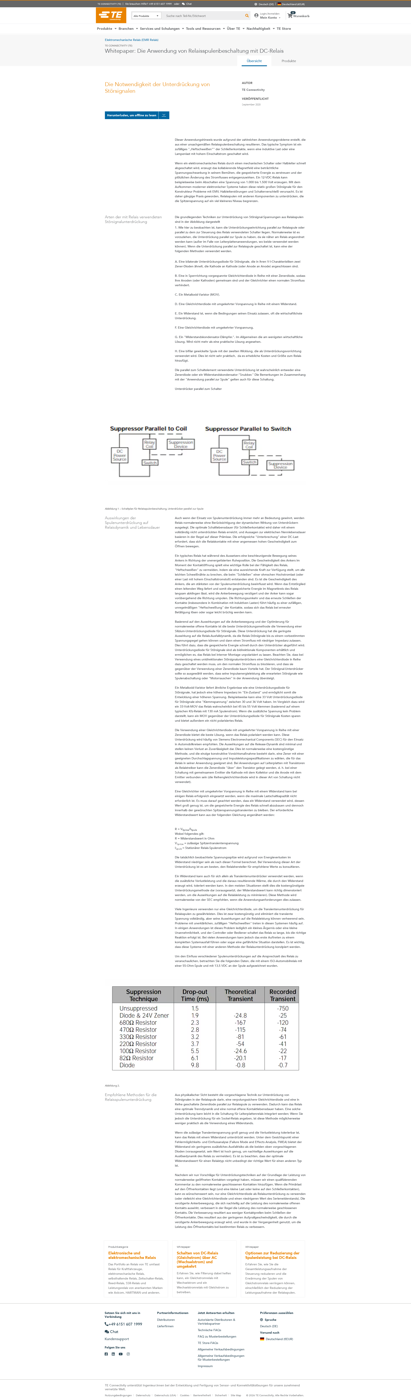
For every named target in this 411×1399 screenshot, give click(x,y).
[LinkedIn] (115, 1354)
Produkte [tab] (289, 61)
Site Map (236, 1395)
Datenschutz (143, 1395)
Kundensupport (117, 1339)
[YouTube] (123, 1354)
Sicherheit (221, 1395)
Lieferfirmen (165, 1326)
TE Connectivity (111, 15)
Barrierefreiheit (202, 1395)
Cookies (184, 1395)
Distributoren (166, 1320)
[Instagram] (130, 1354)
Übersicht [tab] (254, 61)
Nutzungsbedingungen (118, 1395)
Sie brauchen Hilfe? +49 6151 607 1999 (148, 3)
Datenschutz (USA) (165, 1395)
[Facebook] (108, 1354)
